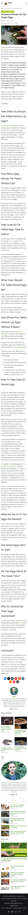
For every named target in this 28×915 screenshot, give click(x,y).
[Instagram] (15, 709)
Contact (25, 908)
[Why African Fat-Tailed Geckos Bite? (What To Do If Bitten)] (21, 723)
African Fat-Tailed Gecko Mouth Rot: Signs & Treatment (21, 748)
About (3, 908)
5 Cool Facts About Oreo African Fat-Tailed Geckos (7, 749)
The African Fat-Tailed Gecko (10, 125)
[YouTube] (11, 709)
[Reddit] (19, 678)
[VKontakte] (23, 678)
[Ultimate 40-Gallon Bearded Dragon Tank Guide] (5, 888)
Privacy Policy (8, 908)
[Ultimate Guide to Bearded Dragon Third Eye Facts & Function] (5, 875)
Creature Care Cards (19, 347)
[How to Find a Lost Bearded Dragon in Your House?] (5, 807)
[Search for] (26, 3)
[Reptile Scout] (8, 3)
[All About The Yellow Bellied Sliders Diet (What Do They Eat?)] (5, 821)
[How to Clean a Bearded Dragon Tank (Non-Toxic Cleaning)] (5, 882)
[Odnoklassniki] (10, 681)
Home (3, 8)
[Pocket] (14, 681)
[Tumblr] (12, 678)
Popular (14, 800)
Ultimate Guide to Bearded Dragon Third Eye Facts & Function (17, 874)
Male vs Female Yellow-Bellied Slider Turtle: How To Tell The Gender (18, 813)
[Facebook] (5, 678)
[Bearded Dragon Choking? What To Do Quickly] (5, 827)
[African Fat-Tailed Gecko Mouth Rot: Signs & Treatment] (21, 741)
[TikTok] (17, 709)
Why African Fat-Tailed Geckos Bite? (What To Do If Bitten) (20, 732)
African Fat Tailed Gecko (16, 8)
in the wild (22, 623)
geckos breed (8, 49)
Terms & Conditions (17, 908)
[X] (8, 678)
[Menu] (2, 3)
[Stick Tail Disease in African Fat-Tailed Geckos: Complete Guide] (7, 721)
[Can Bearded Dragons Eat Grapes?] (5, 868)
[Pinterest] (15, 678)
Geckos (7, 8)
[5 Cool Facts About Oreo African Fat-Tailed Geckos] (7, 741)
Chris (3, 20)
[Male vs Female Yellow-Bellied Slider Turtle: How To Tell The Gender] (5, 814)
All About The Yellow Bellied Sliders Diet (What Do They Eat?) (17, 820)
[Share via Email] (17, 681)
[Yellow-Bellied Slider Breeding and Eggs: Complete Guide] (5, 833)
